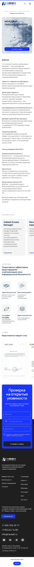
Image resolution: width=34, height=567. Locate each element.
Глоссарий (24, 492)
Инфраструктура (8, 476)
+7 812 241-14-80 (10, 529)
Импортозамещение (9, 483)
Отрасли (5, 487)
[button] (17, 49)
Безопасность (13, 11)
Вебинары (24, 488)
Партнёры (24, 484)
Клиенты (24, 480)
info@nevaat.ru (9, 534)
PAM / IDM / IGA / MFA (23, 11)
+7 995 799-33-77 (10, 525)
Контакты (24, 500)
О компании (25, 477)
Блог (22, 496)
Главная (6, 11)
